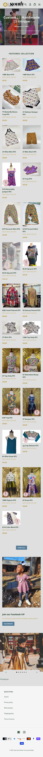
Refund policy (8, 708)
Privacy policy (8, 702)
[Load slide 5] (24, 672)
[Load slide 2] (18, 672)
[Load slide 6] (26, 672)
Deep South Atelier (18, 750)
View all (21, 548)
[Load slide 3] (20, 672)
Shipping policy (9, 713)
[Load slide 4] (22, 672)
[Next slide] (37, 672)
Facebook (8, 624)
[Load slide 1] (16, 672)
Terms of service (9, 719)
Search (6, 697)
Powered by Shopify (29, 750)
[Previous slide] (6, 672)
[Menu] (39, 4)
